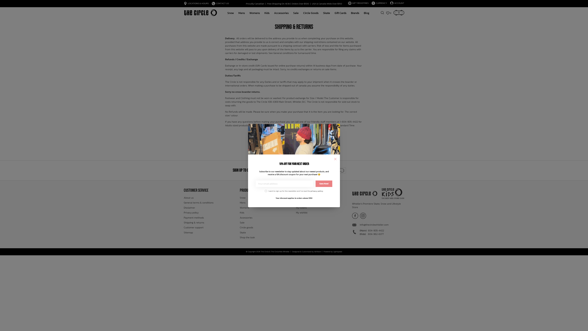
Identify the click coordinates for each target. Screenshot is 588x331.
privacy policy (317, 191)
